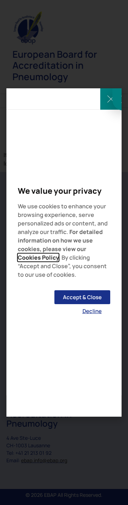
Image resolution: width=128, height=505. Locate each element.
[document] (64, 252)
